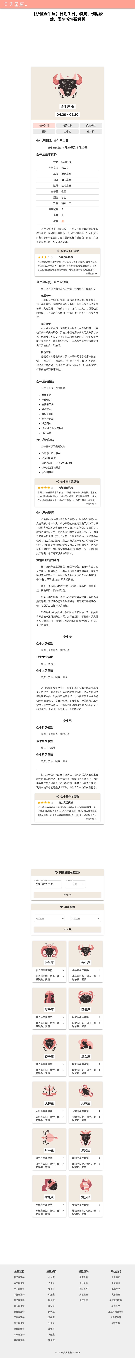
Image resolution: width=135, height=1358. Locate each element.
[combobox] (49, 918)
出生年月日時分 (41, 880)
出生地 (70, 880)
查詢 (66, 895)
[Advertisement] (67, 44)
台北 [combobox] (75, 884)
